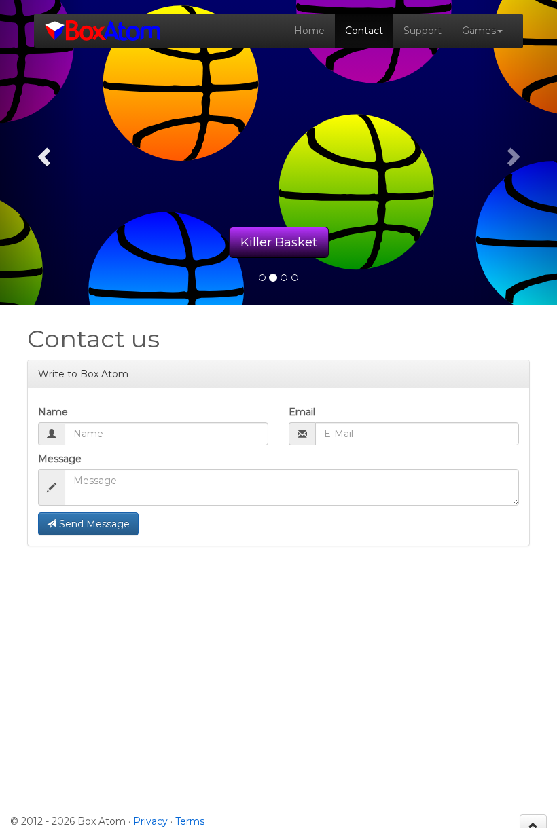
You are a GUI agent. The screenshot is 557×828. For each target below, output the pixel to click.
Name (53, 412)
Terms (189, 821)
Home (309, 30)
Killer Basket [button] (278, 242)
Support (422, 30)
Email (302, 412)
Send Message (93, 524)
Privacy (150, 821)
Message (60, 459)
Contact (364, 30)
